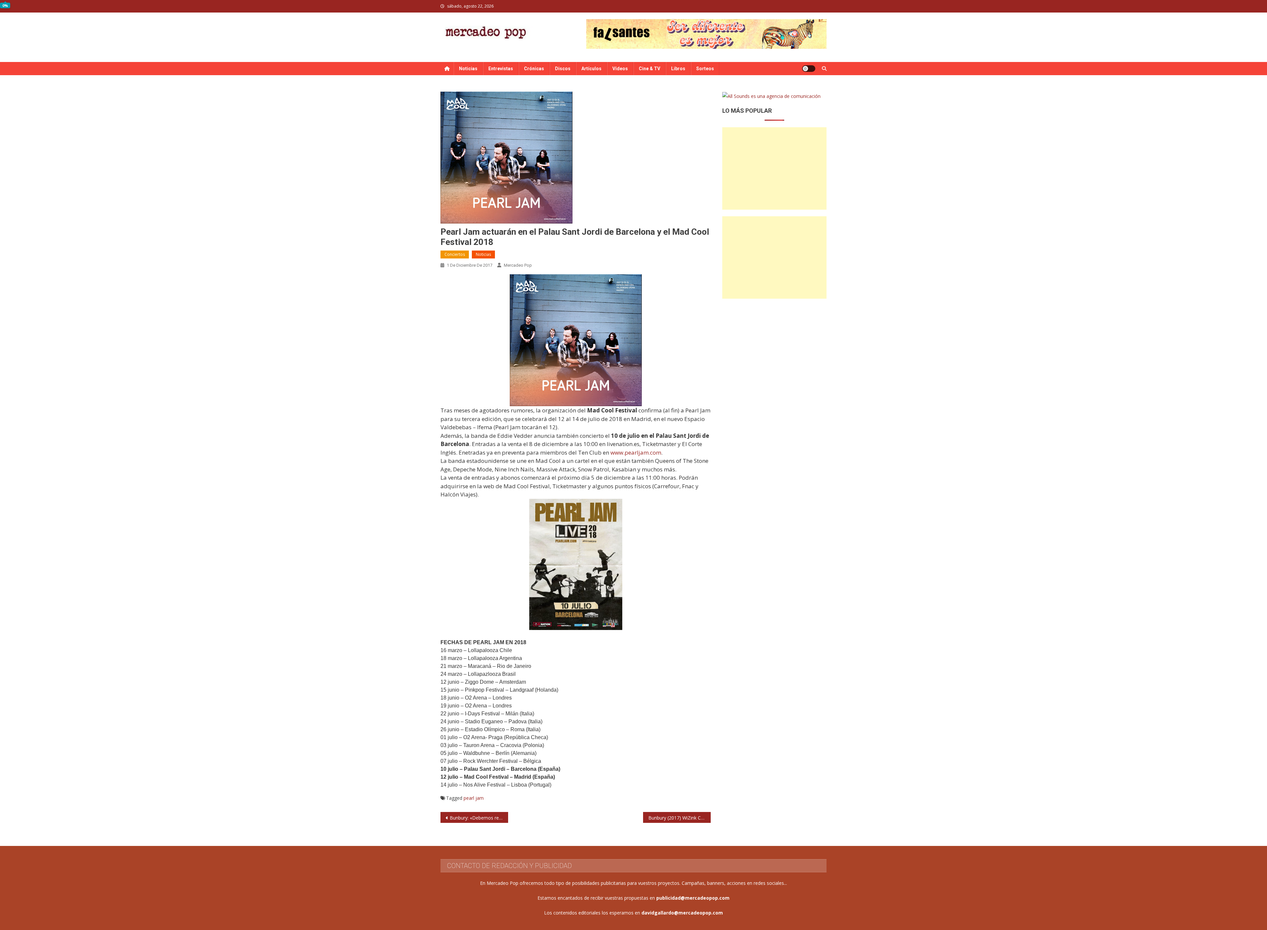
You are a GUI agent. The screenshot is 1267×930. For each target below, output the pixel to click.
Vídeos (620, 68)
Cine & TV (649, 68)
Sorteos (705, 68)
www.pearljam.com (635, 452)
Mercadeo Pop (518, 265)
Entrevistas (500, 68)
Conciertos (454, 254)
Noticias (468, 68)
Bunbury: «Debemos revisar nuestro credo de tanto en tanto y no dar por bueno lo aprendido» (479, 818)
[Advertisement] (774, 168)
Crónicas (534, 68)
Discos (562, 68)
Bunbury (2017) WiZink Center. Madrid (679, 818)
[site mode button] (808, 68)
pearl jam (474, 798)
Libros (678, 68)
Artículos (591, 68)
